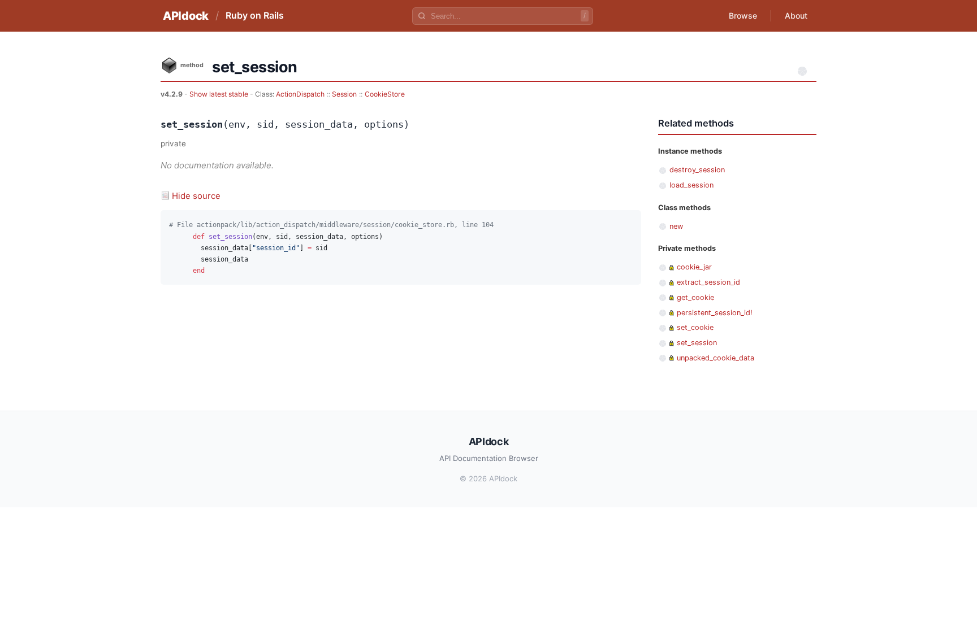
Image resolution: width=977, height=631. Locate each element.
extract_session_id (708, 282)
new (676, 226)
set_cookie (695, 327)
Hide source (196, 195)
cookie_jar (694, 267)
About (796, 15)
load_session (691, 185)
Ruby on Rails (255, 15)
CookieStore (385, 94)
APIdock (186, 16)
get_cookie (695, 297)
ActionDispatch (300, 94)
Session (344, 94)
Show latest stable (219, 94)
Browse (743, 15)
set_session (697, 342)
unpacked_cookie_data (715, 358)
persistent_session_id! (715, 312)
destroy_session (697, 170)
